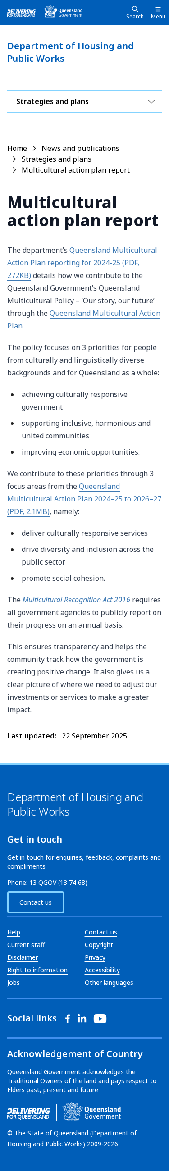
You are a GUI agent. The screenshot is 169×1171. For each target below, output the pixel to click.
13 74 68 (72, 882)
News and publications (80, 148)
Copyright (99, 944)
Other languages (109, 982)
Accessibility (102, 970)
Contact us (35, 902)
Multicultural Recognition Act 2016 (76, 600)
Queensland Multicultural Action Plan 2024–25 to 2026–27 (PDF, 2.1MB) (84, 498)
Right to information (37, 970)
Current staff (26, 944)
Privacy (95, 957)
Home (17, 148)
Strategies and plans (52, 101)
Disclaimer (22, 957)
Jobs (13, 982)
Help (13, 932)
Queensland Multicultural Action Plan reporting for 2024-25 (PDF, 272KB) (82, 262)
